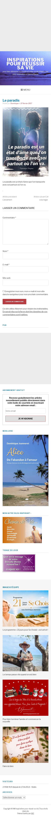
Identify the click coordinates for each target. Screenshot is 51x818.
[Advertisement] (25, 25)
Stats (34, 787)
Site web (6, 278)
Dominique (14, 103)
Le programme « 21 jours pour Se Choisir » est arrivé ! (25, 630)
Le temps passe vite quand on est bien (19, 674)
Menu (26, 89)
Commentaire (9, 218)
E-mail (6, 264)
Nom (5, 251)
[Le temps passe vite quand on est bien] (25, 670)
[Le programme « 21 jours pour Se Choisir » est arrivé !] (25, 626)
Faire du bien (8, 766)
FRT (32, 813)
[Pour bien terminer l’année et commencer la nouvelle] (25, 715)
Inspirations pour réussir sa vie (26, 64)
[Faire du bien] (25, 762)
